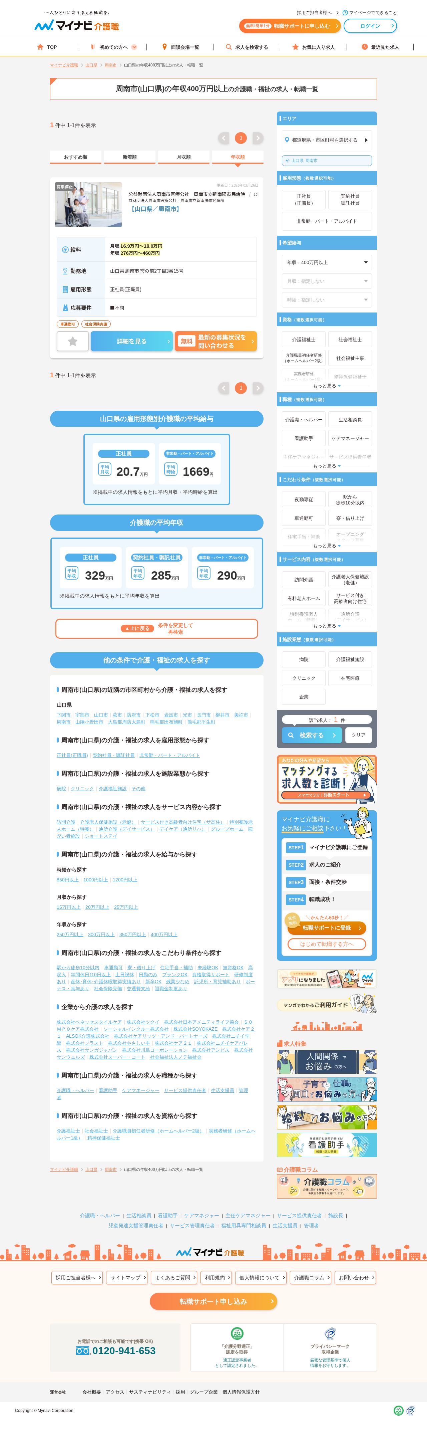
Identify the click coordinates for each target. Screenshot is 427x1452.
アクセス (115, 1392)
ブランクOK (174, 974)
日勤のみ (148, 974)
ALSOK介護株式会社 (87, 1036)
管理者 (311, 1225)
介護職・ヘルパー (75, 1090)
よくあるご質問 (172, 1277)
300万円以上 (101, 934)
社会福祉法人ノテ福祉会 (175, 1057)
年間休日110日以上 (91, 974)
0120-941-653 (124, 1350)
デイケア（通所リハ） (182, 829)
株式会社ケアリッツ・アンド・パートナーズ (160, 1036)
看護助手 (108, 1090)
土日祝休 (124, 974)
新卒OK (153, 981)
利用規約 (215, 1277)
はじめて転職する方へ (327, 944)
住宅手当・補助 (176, 967)
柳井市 (223, 714)
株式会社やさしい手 (129, 1043)
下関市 (64, 714)
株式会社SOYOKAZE (195, 1029)
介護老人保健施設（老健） (108, 822)
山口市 (101, 714)
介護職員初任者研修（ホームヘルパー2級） (158, 1130)
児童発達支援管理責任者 (135, 1225)
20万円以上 (97, 907)
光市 (187, 714)
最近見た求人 (385, 47)
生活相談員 (138, 1215)
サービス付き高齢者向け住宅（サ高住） (183, 822)
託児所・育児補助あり (217, 981)
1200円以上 (125, 879)
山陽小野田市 (89, 721)
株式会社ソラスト (84, 1043)
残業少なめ (177, 981)
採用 (180, 1392)
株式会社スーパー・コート (117, 1057)
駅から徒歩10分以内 (78, 967)
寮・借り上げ (141, 967)
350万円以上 (132, 934)
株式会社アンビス (211, 1050)
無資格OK (233, 967)
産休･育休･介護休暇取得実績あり (106, 981)
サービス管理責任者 (192, 1225)
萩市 (117, 714)
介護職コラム (309, 1277)
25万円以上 (126, 907)
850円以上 (68, 879)
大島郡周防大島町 (126, 721)
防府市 (134, 714)
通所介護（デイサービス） (127, 829)
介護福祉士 (68, 1130)
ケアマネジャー (201, 1215)
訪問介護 (66, 822)
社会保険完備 (108, 988)
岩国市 (171, 714)
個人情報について (260, 1277)
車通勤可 (113, 967)
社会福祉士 (96, 1130)
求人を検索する (252, 47)
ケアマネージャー (140, 1090)
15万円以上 (69, 907)
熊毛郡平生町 (201, 721)
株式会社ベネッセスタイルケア (89, 1022)
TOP (52, 47)
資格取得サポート (211, 974)
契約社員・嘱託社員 (114, 755)
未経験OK (207, 967)
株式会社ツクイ (143, 1022)
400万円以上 (164, 934)
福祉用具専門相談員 (243, 1225)
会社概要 (91, 1392)
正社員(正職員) (72, 755)
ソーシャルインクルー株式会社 (136, 1029)
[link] (75, 157)
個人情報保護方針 (241, 1392)
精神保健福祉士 (103, 1137)
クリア (359, 735)
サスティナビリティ (150, 1392)
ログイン (370, 26)
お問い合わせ (354, 1277)
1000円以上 (95, 879)
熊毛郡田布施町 (166, 721)
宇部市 (82, 714)
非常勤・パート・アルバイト (169, 755)
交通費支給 (138, 988)
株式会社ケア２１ (173, 1043)
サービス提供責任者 (185, 1090)
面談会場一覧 (185, 47)
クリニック (82, 788)
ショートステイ (101, 836)
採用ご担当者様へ (76, 1277)
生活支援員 (222, 1090)
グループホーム (227, 829)
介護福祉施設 (113, 788)
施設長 (335, 1215)
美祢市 (241, 714)
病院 (61, 788)
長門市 (204, 714)
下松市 (152, 714)
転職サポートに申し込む (288, 26)
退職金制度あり (171, 988)
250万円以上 (70, 934)
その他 (138, 788)
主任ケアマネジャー (248, 1215)
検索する (312, 735)
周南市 (305, 160)
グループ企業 (204, 1392)
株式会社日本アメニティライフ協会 (201, 1022)
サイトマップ (125, 1277)
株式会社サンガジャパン (91, 1050)
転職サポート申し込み (213, 1301)
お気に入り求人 (318, 47)
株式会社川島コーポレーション (154, 1050)
